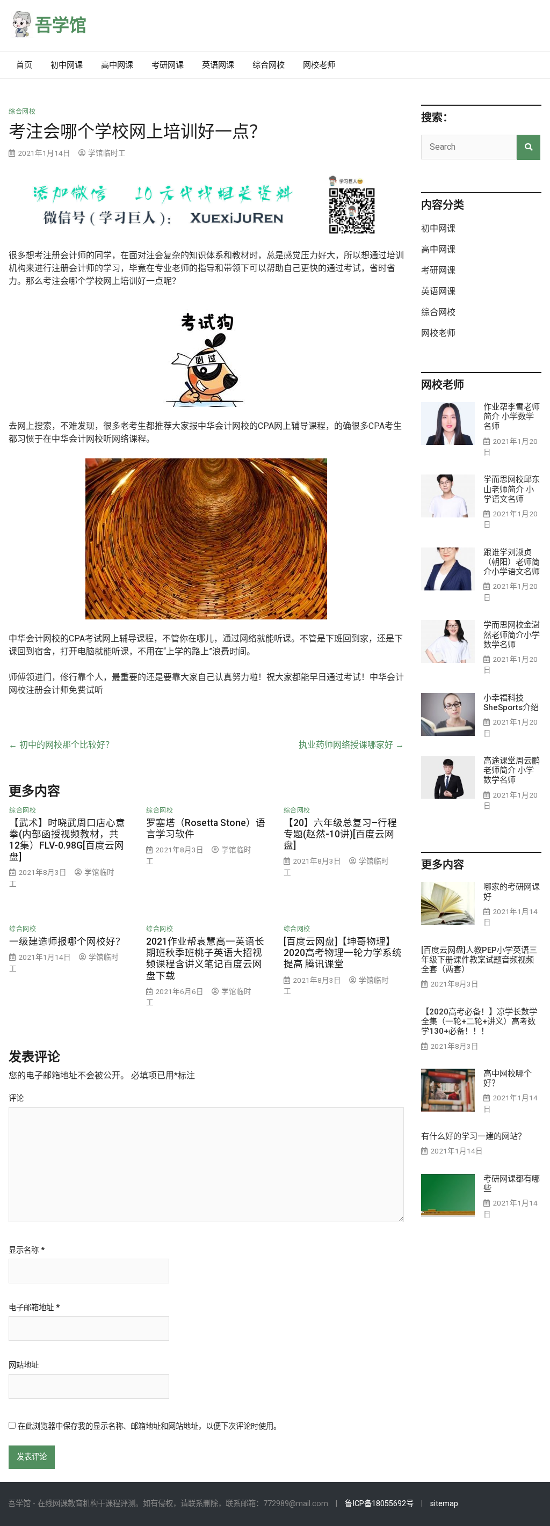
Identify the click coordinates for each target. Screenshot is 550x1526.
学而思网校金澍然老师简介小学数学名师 (511, 634)
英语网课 (218, 65)
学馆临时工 (107, 153)
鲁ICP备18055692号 (379, 1503)
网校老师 (319, 65)
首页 (24, 65)
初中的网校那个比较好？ (61, 745)
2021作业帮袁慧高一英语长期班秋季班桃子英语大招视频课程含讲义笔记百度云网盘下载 (205, 958)
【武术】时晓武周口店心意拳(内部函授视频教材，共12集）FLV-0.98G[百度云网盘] (67, 839)
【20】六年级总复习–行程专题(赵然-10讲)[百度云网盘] (340, 834)
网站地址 (24, 1365)
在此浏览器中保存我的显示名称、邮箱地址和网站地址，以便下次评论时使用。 (149, 1426)
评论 (16, 1098)
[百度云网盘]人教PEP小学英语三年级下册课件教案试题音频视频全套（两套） (479, 959)
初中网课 (66, 65)
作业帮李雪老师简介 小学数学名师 (511, 416)
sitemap (444, 1503)
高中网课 (117, 65)
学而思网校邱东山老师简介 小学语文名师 (511, 488)
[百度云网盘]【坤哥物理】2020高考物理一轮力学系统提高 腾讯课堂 (343, 952)
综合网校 (268, 65)
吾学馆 (60, 25)
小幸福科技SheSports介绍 (511, 702)
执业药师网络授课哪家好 (351, 745)
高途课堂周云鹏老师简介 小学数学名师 (511, 770)
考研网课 (167, 65)
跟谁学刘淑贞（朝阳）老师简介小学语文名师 (511, 561)
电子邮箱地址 (34, 1308)
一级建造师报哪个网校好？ (67, 941)
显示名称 (27, 1250)
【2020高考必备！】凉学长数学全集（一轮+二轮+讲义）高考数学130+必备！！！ (479, 1021)
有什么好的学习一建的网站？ (473, 1136)
